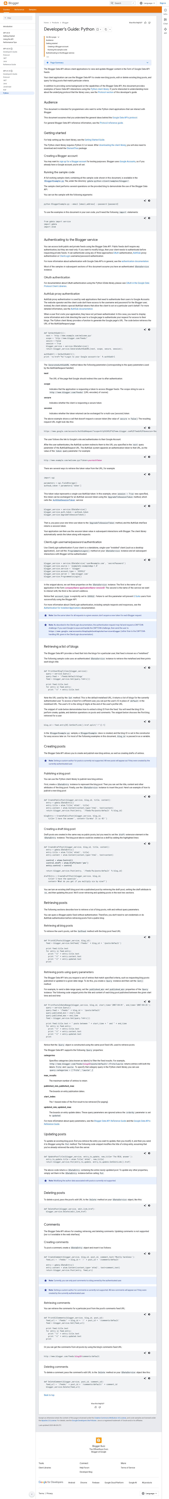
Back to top (49, 1395)
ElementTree (72, 148)
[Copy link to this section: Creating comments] (71, 1242)
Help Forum (84, 1468)
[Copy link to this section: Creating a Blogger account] (80, 156)
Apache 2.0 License (48, 1420)
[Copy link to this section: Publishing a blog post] (73, 773)
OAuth (116, 253)
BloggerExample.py (54, 181)
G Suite (137, 596)
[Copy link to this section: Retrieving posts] (70, 903)
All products (147, 1483)
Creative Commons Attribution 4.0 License (110, 1418)
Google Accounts (127, 161)
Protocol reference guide (111, 123)
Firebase (95, 1483)
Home (46, 23)
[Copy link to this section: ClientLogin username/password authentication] (104, 542)
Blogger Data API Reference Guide (110, 1121)
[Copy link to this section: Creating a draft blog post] (78, 829)
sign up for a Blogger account (72, 161)
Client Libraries (45, 1468)
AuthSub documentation (82, 309)
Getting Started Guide (94, 140)
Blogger (13, 3)
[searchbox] (17, 18)
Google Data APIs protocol (124, 117)
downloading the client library (112, 145)
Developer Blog (86, 1472)
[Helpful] (145, 23)
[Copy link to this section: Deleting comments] (70, 1367)
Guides (6, 9)
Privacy (50, 1493)
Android (71, 1483)
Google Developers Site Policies (84, 1420)
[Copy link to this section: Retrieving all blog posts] (75, 925)
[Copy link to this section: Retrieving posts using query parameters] (96, 972)
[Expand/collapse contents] (58, 37)
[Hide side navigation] (31, 1494)
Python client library (100, 89)
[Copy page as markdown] (106, 29)
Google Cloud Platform (114, 1483)
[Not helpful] (149, 23)
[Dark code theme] (149, 201)
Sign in (163, 3)
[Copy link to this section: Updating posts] (68, 1134)
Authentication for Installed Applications (62, 608)
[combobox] (122, 3)
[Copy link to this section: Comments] (62, 1224)
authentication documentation (135, 261)
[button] (97, 62)
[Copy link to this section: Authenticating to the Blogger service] (100, 240)
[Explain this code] (145, 201)
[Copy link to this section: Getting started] (68, 133)
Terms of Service (128, 1468)
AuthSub (137, 253)
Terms (41, 1493)
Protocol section (105, 92)
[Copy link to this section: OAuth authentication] (72, 277)
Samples (32, 9)
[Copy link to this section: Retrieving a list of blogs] (81, 646)
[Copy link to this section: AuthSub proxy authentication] (82, 294)
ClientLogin (65, 256)
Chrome (83, 1483)
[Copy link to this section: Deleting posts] (67, 1193)
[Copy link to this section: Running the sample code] (77, 172)
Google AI (133, 1483)
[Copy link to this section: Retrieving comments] (72, 1303)
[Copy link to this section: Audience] (60, 102)
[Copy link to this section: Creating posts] (68, 746)
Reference (19, 9)
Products (55, 23)
